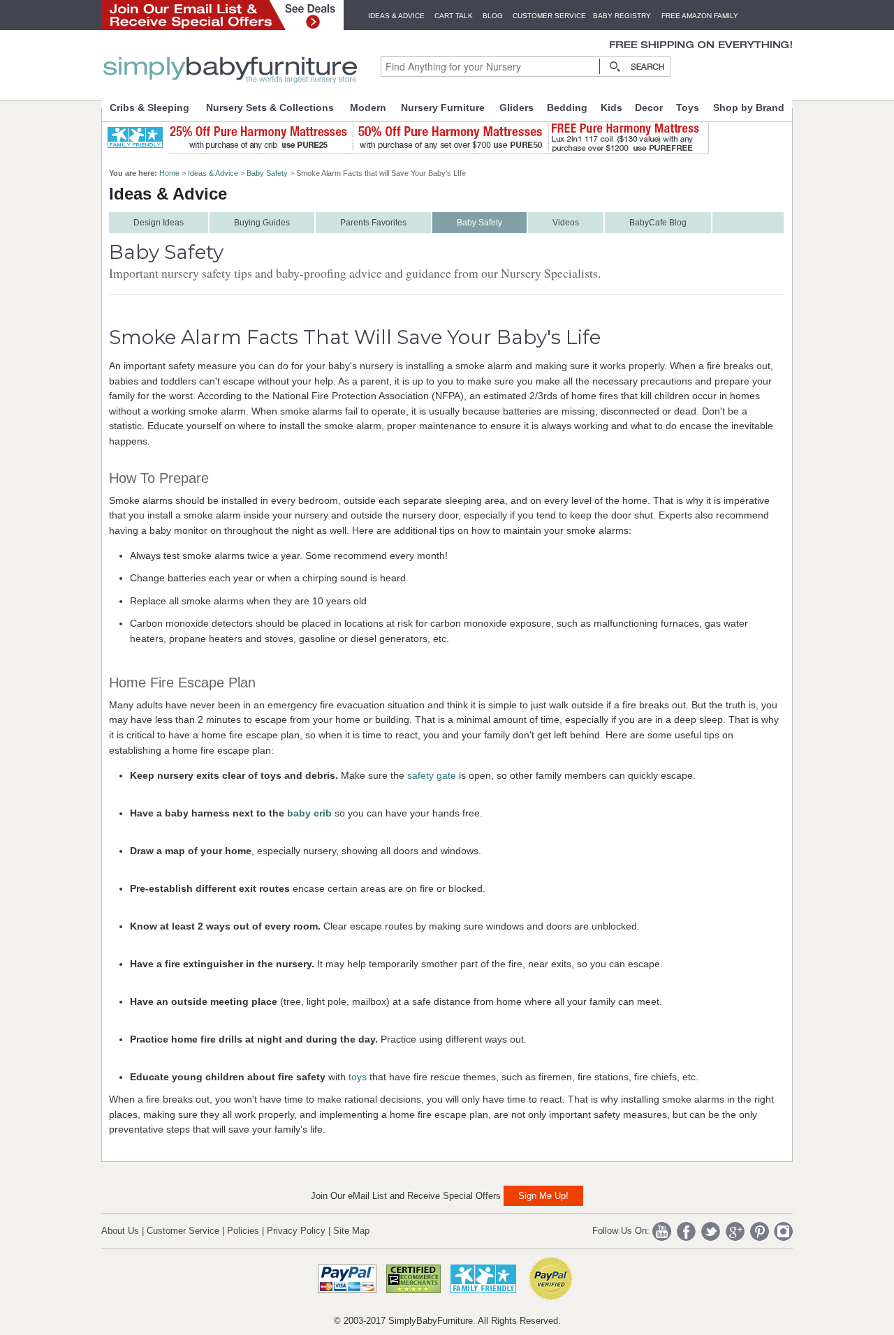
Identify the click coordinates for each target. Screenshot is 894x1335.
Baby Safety (267, 173)
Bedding (567, 107)
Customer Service (549, 16)
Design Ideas (158, 223)
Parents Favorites (373, 223)
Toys (687, 107)
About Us (120, 1230)
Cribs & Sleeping (149, 107)
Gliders (516, 107)
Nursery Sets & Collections (270, 107)
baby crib (309, 813)
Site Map (351, 1230)
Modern (368, 107)
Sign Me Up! (543, 1196)
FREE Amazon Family (699, 16)
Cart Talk (453, 16)
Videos (565, 223)
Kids (611, 107)
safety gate (431, 775)
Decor (649, 107)
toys (358, 1076)
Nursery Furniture (443, 107)
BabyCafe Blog (658, 223)
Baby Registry (622, 16)
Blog (493, 16)
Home (169, 173)
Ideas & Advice (396, 16)
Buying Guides (262, 223)
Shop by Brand (748, 107)
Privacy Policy (296, 1230)
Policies (243, 1230)
